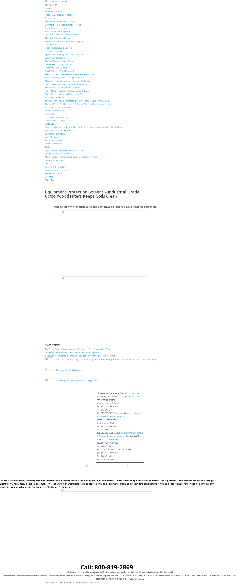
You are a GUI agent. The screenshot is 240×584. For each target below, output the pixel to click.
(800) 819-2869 (132, 396)
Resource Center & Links (56, 170)
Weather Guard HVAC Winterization (61, 34)
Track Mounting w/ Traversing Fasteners (63, 77)
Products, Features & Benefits (58, 48)
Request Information (54, 173)
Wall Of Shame (52, 137)
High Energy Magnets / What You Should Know (66, 84)
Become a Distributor (55, 167)
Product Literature (53, 143)
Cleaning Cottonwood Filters (58, 38)
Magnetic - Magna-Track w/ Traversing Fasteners (67, 81)
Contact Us (50, 163)
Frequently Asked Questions (58, 14)
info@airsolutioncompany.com (111, 416)
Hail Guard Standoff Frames (58, 107)
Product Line (51, 18)
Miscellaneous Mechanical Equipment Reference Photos (71, 157)
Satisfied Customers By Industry (60, 130)
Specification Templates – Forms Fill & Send (65, 150)
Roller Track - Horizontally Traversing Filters (65, 94)
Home (47, 8)
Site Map (49, 176)
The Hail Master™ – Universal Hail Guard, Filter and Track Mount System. (78, 104)
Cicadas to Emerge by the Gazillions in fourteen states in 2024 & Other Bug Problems (84, 127)
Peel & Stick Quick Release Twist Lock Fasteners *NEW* (70, 74)
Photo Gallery (51, 114)
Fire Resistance (52, 44)
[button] (51, 5)
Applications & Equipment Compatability (64, 54)
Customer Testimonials (55, 133)
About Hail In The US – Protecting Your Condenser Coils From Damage (77, 100)
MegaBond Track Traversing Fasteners (63, 87)
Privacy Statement (89, 582)
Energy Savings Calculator (57, 153)
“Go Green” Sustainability (56, 117)
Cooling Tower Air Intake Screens (60, 61)
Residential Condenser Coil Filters (60, 21)
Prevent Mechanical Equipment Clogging (64, 41)
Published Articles (53, 140)
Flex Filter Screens (53, 51)
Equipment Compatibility (56, 58)
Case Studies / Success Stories (59, 120)
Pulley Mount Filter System (57, 31)
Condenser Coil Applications (58, 64)
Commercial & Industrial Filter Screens (63, 24)
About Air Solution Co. (55, 11)
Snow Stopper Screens (55, 28)
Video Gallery (51, 123)
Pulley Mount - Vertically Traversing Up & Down (67, 91)
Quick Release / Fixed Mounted (59, 71)
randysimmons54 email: (131, 413)
